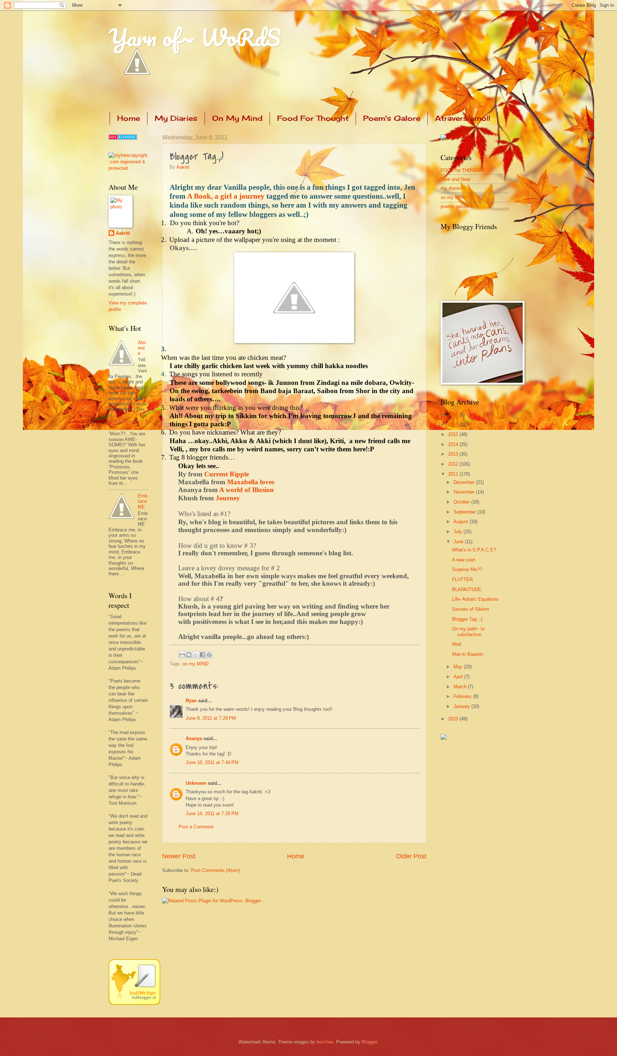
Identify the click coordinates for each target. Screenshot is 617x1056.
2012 (454, 464)
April (458, 676)
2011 (454, 474)
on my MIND (195, 663)
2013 (454, 454)
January (462, 706)
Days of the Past (126, 427)
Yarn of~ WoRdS (195, 37)
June (459, 541)
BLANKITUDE (466, 589)
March (460, 686)
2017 (454, 414)
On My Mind (237, 118)
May (458, 666)
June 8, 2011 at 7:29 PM (211, 718)
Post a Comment (196, 826)
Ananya (194, 738)
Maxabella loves (249, 482)
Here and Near (455, 179)
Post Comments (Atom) (215, 870)
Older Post (411, 856)
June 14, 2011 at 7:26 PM (212, 813)
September (465, 512)
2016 (454, 424)
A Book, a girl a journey (226, 196)
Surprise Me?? (467, 569)
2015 (454, 434)
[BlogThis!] (188, 654)
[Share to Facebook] (202, 654)
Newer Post (178, 856)
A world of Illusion (246, 490)
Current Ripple (226, 474)
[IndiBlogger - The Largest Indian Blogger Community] (134, 1003)
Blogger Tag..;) (467, 619)
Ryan (191, 700)
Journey (228, 498)
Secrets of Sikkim (470, 609)
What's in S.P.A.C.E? (474, 549)
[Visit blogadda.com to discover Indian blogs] (123, 138)
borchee (325, 1042)
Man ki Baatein (467, 654)
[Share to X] (195, 654)
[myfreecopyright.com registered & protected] (128, 168)
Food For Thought (312, 118)
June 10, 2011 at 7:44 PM (212, 762)
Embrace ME (142, 501)
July (458, 531)
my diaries (451, 188)
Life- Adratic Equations (475, 599)
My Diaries (176, 118)
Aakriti (183, 167)
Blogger (369, 1042)
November (464, 492)
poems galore (454, 206)
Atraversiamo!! (462, 118)
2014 (454, 444)
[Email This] (182, 654)
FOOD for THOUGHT (463, 170)
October (462, 502)
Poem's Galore (391, 118)
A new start (463, 559)
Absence (142, 348)
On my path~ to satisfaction (468, 631)
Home (128, 118)
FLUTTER (462, 579)
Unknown (196, 783)
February (463, 696)
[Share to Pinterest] (209, 654)
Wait (456, 644)
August (461, 521)
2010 (454, 719)
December (464, 482)
